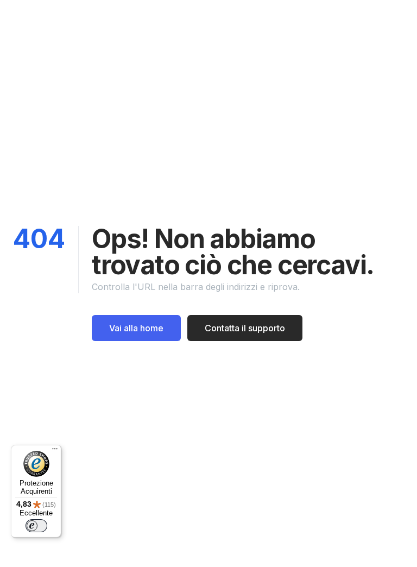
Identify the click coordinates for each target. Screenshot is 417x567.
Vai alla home (136, 328)
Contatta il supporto (245, 328)
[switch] (36, 525)
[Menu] (54, 451)
